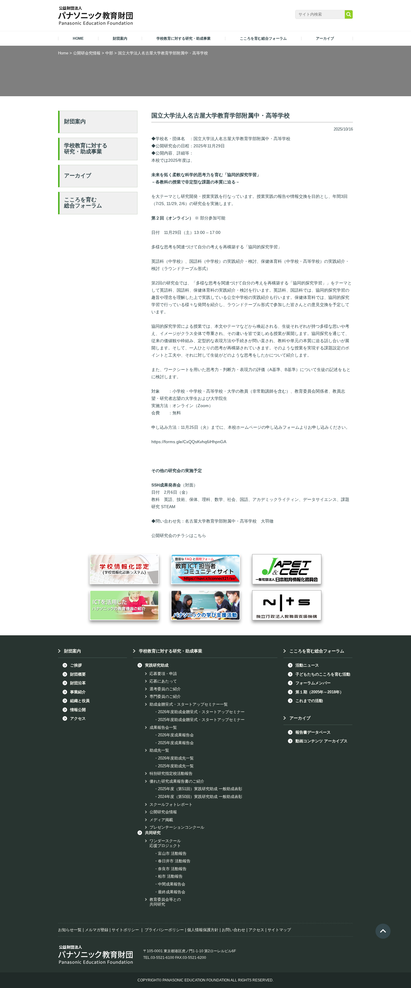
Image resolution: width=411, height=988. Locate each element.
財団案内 (75, 121)
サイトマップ (279, 930)
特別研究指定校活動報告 (171, 773)
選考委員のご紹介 (165, 689)
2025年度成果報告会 (176, 743)
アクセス (78, 718)
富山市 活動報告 (172, 853)
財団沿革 (78, 683)
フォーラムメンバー (313, 683)
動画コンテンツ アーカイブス (321, 741)
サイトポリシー (125, 930)
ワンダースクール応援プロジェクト (165, 843)
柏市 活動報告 (170, 876)
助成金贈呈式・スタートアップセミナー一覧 (189, 704)
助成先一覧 (159, 750)
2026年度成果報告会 (176, 735)
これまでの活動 (309, 700)
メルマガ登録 (96, 930)
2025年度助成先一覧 (176, 766)
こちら (199, 535)
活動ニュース (307, 665)
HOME (78, 38)
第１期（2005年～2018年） (319, 692)
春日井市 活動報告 (174, 861)
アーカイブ (77, 176)
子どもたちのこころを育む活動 (322, 674)
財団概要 (78, 674)
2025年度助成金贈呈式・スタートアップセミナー (201, 719)
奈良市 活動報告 (172, 869)
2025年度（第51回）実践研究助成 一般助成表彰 (200, 789)
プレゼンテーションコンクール (177, 827)
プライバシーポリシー (164, 930)
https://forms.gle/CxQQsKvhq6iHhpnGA (188, 441)
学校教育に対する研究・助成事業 (85, 149)
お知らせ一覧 (70, 930)
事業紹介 (78, 692)
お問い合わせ (233, 930)
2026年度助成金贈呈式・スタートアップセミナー (201, 712)
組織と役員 (80, 700)
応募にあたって (163, 681)
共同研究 (153, 832)
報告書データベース (313, 732)
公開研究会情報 (163, 812)
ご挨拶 (76, 665)
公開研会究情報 (86, 53)
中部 (109, 53)
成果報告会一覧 (163, 727)
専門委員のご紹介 (165, 696)
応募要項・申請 (163, 673)
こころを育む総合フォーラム (83, 203)
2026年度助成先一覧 (176, 758)
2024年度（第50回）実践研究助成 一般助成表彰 (200, 796)
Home (63, 53)
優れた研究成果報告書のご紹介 (177, 781)
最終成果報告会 (171, 892)
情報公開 (78, 709)
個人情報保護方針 (202, 930)
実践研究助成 (156, 665)
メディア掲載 (161, 820)
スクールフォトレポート (171, 804)
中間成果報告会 (171, 884)
